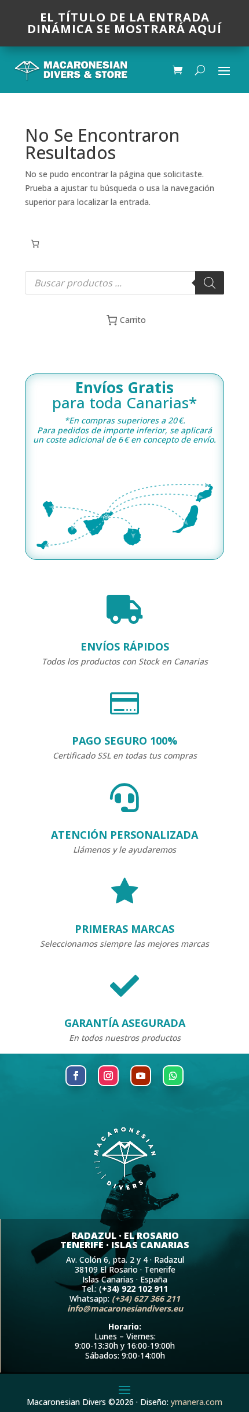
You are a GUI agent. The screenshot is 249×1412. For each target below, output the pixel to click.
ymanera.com (196, 1401)
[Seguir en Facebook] (75, 1075)
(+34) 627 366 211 (146, 1298)
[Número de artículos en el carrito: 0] (35, 243)
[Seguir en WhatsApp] (173, 1075)
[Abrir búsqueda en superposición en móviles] (124, 282)
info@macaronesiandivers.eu (125, 1308)
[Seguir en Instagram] (108, 1075)
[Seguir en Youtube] (140, 1075)
